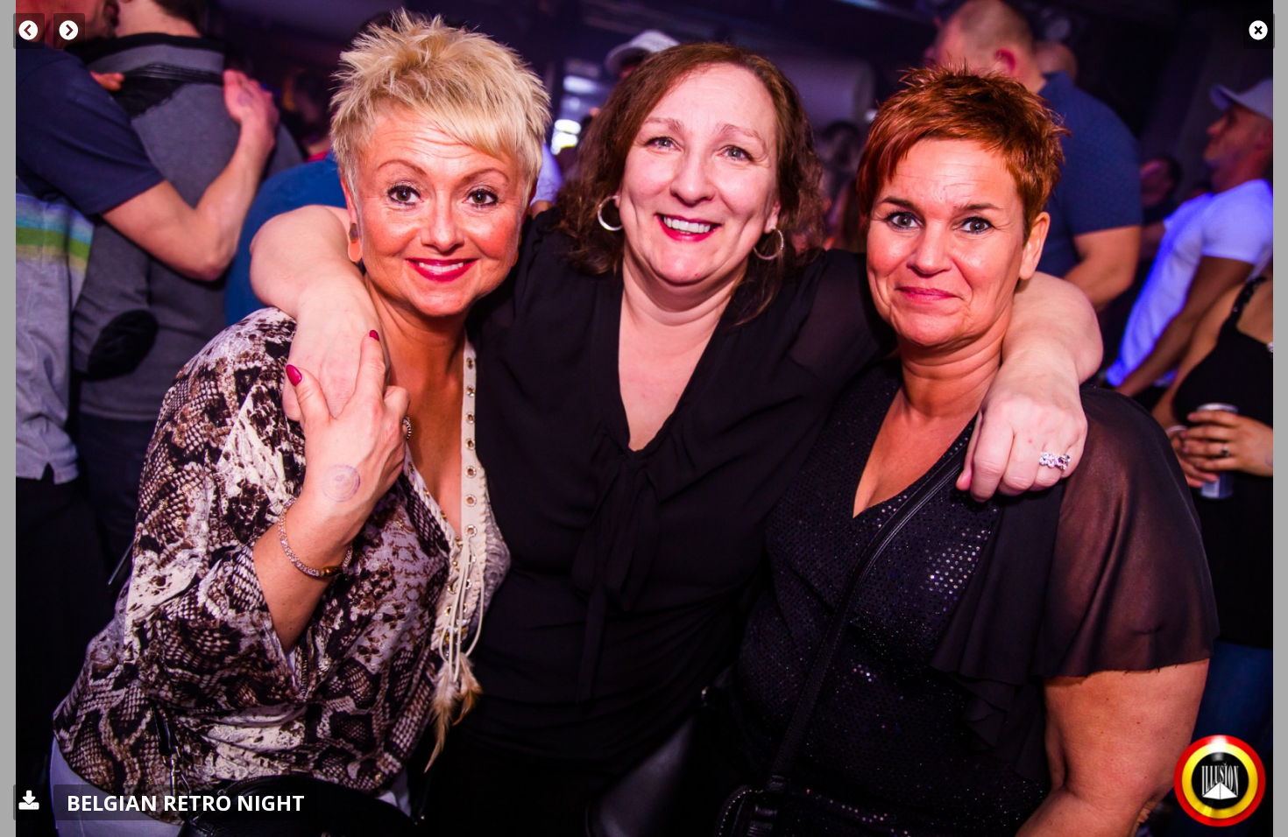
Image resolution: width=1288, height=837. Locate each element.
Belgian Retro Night (186, 802)
